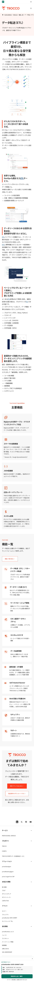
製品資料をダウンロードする (16, 793)
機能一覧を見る (9, 559)
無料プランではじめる (16, 786)
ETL (22, 178)
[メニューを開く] (31, 2)
